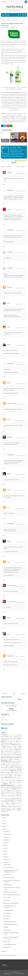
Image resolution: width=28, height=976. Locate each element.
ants (11, 736)
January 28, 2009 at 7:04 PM (20, 508)
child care (3, 744)
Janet (8, 303)
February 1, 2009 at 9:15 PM (20, 656)
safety (8, 790)
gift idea (17, 759)
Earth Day (18, 751)
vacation (10, 806)
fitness (18, 756)
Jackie (8, 327)
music (2, 778)
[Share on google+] (8, 126)
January (5, 862)
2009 (4, 829)
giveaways (4, 761)
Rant (19, 785)
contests (4, 747)
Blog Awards (18, 739)
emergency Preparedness (8, 754)
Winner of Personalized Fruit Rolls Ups (11, 894)
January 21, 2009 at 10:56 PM (20, 173)
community (14, 746)
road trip (20, 788)
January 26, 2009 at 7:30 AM (20, 383)
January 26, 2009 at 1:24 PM (20, 437)
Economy (10, 752)
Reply (4, 184)
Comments (5, 719)
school (2, 792)
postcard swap (12, 782)
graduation (13, 761)
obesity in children (8, 780)
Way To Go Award (11, 808)
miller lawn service (11, 403)
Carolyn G (9, 287)
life (18, 769)
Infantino (12, 767)
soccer (12, 793)
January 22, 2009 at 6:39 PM (20, 230)
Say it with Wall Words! (8, 910)
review (14, 788)
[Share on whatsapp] (11, 126)
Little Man (13, 770)
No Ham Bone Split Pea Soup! (9, 944)
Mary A (9, 490)
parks (4, 782)
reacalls (2, 787)
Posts (4, 717)
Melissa (9, 473)
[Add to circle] (21, 15)
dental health (17, 749)
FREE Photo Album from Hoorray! (10, 924)
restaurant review (7, 788)
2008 (4, 951)
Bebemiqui (9, 437)
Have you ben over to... (8, 867)
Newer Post (4, 693)
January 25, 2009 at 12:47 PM (20, 345)
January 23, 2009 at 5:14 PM (20, 304)
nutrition (2, 780)
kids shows (10, 769)
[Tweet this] (5, 126)
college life (9, 746)
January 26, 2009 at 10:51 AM (20, 404)
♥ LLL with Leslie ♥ (11, 585)
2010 (4, 826)
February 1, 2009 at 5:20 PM (20, 634)
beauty (8, 739)
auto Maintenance (10, 738)
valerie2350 (10, 252)
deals (8, 749)
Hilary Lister (18, 764)
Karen (8, 419)
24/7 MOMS (3, 734)
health (8, 764)
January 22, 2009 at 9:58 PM (20, 252)
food (2, 757)
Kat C (8, 561)
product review (6, 785)
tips (16, 801)
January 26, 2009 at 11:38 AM (20, 420)
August (5, 842)
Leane (8, 209)
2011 (4, 823)
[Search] (26, 2)
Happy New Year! (7, 947)
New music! (5, 927)
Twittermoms (3, 806)
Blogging (2, 741)
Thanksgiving (18, 800)
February (6, 859)
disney (13, 751)
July (5, 845)
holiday (6, 765)
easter (2, 752)
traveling (12, 803)
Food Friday (9, 757)
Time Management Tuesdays (8, 801)
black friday (13, 739)
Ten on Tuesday (9, 800)
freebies (17, 757)
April (5, 854)
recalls (7, 787)
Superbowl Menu (7, 864)
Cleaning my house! (7, 884)
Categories (6, 14)
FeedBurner (14, 710)
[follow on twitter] (19, 147)
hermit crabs (12, 764)
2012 (4, 820)
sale (13, 790)
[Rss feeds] (25, 15)
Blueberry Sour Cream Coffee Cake (11, 903)
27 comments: (12, 27)
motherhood (7, 777)
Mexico (2, 775)
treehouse (18, 803)
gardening (11, 759)
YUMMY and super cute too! (9, 921)
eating (6, 752)
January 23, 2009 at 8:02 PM (20, 327)
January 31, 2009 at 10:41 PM (20, 602)
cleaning (20, 744)
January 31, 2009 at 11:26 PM (20, 618)
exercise (15, 754)
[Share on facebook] (2, 126)
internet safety (18, 767)
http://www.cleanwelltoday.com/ (13, 92)
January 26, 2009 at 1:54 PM (20, 455)
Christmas (13, 744)
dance (4, 749)
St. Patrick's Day (18, 793)
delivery (11, 749)
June (5, 848)
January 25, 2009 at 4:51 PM (20, 364)
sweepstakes (8, 798)
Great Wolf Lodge (6, 762)
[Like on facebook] (17, 147)
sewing (13, 792)
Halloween (3, 764)
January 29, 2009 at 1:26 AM (20, 524)
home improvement (15, 765)
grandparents (19, 761)
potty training (19, 782)
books (17, 741)
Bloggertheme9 (7, 973)
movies (19, 777)
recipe (12, 787)
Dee (8, 507)
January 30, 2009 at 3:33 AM (20, 562)
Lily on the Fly (4, 770)
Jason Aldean (4, 769)
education (15, 752)
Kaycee (9, 541)
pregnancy (5, 783)
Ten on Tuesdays (7, 874)
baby (15, 738)
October (14, 780)
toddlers (7, 803)
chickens (18, 743)
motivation (14, 777)
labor (15, 769)
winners (9, 809)
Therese (9, 617)
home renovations (4, 767)
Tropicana (3, 805)
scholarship (18, 790)
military (10, 775)
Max (17, 772)
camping (9, 743)
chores (7, 744)
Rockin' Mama (10, 655)
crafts (20, 747)
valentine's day (17, 806)
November (6, 834)
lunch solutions (11, 772)
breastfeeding (3, 743)
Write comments (21, 166)
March (5, 856)
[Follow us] (23, 15)
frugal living (3, 759)
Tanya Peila (15, 972)
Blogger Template (20, 973)
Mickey (6, 775)
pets (7, 782)
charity (14, 743)
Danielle (9, 382)
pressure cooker (16, 783)
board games (10, 741)
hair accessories (16, 762)
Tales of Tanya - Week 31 (8, 877)
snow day (7, 793)
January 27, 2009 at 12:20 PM (20, 490)
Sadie (4, 790)
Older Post (23, 693)
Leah (8, 633)
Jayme (8, 344)
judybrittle (9, 172)
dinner (2, 751)
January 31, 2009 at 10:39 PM (20, 586)
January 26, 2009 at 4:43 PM (20, 474)
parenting (19, 780)
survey (2, 798)
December (6, 831)
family (20, 754)
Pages (4, 1)
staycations (4, 795)
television (2, 800)
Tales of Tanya (15, 798)
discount (7, 751)
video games (3, 808)
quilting (16, 785)
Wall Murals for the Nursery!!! (10, 892)
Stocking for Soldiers (11, 795)
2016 (4, 818)
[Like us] (18, 15)
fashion (3, 756)
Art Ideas (16, 736)
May (5, 851)
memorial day (8, 774)
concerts (19, 746)
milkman (15, 775)
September (8, 792)
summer (17, 795)
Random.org (4, 97)
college (3, 746)
